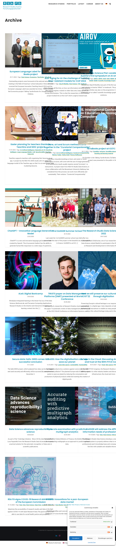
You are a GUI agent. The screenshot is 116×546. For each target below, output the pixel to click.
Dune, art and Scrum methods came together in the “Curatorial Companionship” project (67, 147)
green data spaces (64, 365)
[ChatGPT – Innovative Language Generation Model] (30, 207)
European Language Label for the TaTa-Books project (31, 73)
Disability (96, 151)
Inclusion (102, 151)
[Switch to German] (106, 4)
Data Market (59, 505)
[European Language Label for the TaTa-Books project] (30, 50)
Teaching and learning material (103, 153)
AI (21, 150)
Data (101, 435)
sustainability (74, 365)
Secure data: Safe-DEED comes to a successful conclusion (30, 360)
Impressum (50, 530)
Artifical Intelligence (28, 150)
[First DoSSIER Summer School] (67, 207)
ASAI (104, 79)
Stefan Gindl (65, 155)
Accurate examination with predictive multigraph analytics (67, 430)
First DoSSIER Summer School (67, 231)
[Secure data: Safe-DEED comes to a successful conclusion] (30, 336)
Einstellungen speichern (105, 538)
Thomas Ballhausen (76, 155)
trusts (88, 505)
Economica (33, 77)
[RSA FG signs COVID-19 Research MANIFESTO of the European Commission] (30, 476)
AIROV (96, 79)
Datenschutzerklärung (59, 530)
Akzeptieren (75, 538)
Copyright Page (92, 542)
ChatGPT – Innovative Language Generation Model (31, 232)
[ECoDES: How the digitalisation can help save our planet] (67, 336)
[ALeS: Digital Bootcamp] (30, 270)
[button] (112, 508)
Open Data (38, 505)
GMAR (112, 79)
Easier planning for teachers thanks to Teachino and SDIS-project (31, 145)
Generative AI (39, 150)
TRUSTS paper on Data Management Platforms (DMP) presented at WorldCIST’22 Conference (67, 296)
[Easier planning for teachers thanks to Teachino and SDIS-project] (30, 123)
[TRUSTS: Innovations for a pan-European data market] (67, 476)
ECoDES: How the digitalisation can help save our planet (67, 360)
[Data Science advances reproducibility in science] (30, 406)
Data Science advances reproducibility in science (30, 430)
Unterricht (31, 154)
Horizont (83, 505)
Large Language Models (24, 152)
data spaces (109, 365)
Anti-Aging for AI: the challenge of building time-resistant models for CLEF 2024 (67, 79)
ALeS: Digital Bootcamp (30, 293)
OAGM (91, 81)
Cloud (103, 365)
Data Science (25, 77)
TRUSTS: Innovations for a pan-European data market (67, 500)
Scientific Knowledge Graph (106, 81)
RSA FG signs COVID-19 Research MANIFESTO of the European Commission (30, 500)
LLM (33, 152)
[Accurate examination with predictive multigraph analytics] (67, 406)
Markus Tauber (56, 155)
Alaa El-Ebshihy (64, 84)
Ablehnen (90, 538)
